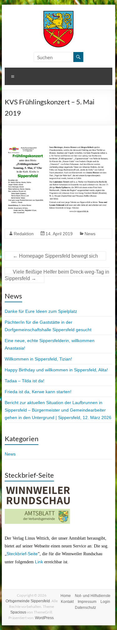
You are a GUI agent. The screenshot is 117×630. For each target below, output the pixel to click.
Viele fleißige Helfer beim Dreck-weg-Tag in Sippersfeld (57, 275)
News (90, 233)
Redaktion (24, 233)
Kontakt (67, 601)
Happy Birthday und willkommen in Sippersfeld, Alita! (56, 369)
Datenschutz (85, 607)
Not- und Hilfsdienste (92, 596)
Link (39, 561)
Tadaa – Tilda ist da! (24, 380)
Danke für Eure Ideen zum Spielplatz (41, 311)
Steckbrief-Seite (22, 553)
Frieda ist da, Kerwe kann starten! (38, 391)
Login (105, 601)
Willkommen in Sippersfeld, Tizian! (38, 358)
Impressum (87, 601)
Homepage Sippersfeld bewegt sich (55, 256)
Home (66, 596)
